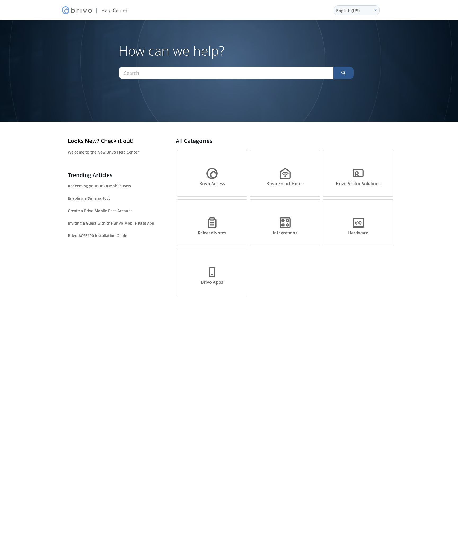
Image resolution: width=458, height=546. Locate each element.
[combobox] (226, 73)
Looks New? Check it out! (101, 141)
